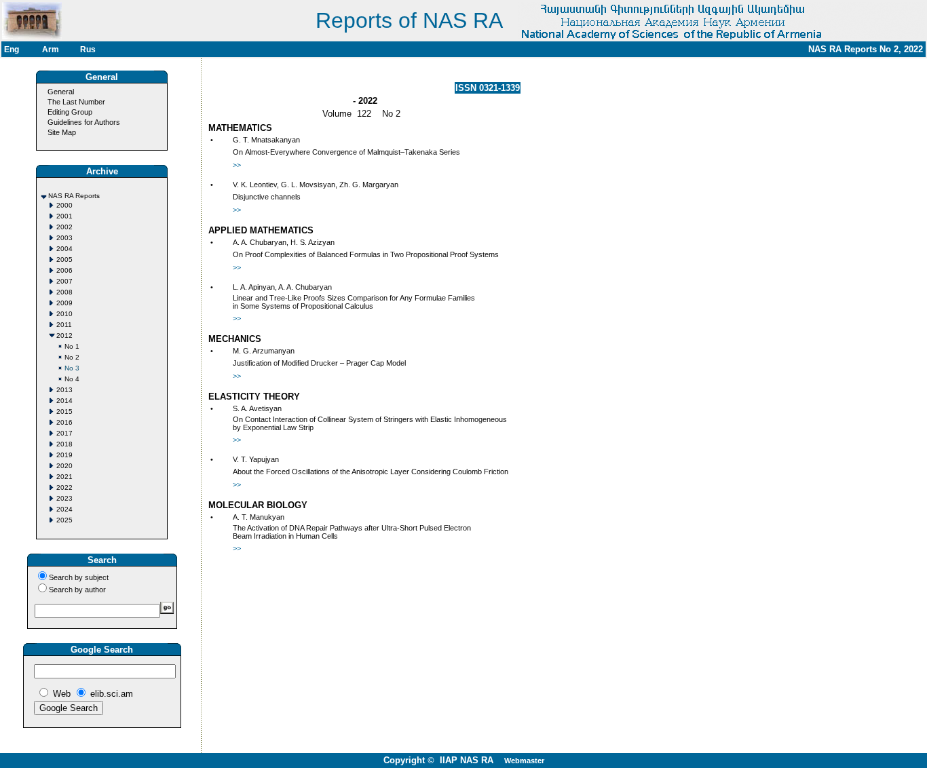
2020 (64, 465)
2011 (64, 324)
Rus (88, 49)
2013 (64, 389)
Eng (11, 49)
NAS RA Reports (74, 195)
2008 (64, 292)
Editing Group (70, 112)
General (61, 92)
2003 (64, 238)
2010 (64, 314)
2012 (64, 335)
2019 (64, 455)
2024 (64, 509)
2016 (64, 422)
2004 (64, 248)
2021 (64, 476)
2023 (64, 498)
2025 (64, 520)
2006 (64, 270)
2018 (64, 444)
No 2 (71, 357)
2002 (64, 227)
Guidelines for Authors (84, 122)
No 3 (71, 368)
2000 (64, 205)
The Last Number (76, 102)
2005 (64, 259)
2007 (64, 281)
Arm (50, 49)
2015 (64, 411)
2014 (64, 400)
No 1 (71, 346)
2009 (64, 303)
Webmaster (524, 760)
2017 (64, 433)
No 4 (71, 379)
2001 (64, 216)
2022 (64, 487)
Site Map (62, 132)
